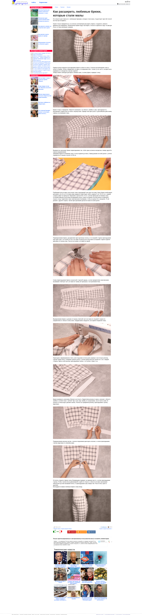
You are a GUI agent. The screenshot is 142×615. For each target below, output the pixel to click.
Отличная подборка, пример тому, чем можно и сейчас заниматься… (50, 64)
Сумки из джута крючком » (105, 528)
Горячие (62, 7)
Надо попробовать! (38, 54)
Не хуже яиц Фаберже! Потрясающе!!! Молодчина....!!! (46, 63)
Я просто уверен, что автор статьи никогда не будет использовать (49, 65)
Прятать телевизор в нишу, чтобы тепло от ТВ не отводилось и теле (49, 56)
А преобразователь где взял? (40, 72)
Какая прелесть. (37, 60)
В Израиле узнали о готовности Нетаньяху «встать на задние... (60, 566)
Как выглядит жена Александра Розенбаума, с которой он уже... (74, 566)
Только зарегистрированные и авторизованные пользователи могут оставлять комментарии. (81, 538)
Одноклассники (83, 531)
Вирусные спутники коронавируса (100, 565)
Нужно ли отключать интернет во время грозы (87, 566)
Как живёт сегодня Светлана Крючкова (87, 582)
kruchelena (103, 541)
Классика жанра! (37, 71)
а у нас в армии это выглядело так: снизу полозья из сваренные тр (49, 68)
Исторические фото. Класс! (60, 582)
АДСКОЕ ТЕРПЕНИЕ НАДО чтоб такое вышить (44, 58)
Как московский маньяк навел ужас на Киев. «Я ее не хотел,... (100, 599)
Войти (127, 2)
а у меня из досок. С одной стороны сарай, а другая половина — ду (49, 70)
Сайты (34, 2)
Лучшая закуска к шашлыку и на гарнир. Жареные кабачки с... (100, 582)
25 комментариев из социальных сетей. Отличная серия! (87, 599)
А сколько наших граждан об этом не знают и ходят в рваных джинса (50, 53)
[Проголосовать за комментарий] (109, 542)
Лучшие (68, 7)
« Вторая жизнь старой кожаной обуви (62, 528)
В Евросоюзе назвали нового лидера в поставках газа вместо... (60, 599)
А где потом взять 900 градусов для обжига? (44, 61)
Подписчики (43, 2)
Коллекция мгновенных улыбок (74, 598)
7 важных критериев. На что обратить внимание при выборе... (73, 582)
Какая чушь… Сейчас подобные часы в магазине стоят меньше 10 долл (50, 57)
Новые (56, 7)
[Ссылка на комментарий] (54, 545)
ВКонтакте (92, 531)
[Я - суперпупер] (20, 4)
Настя (111, 527)
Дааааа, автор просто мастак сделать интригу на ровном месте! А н (49, 67)
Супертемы (34, 75)
